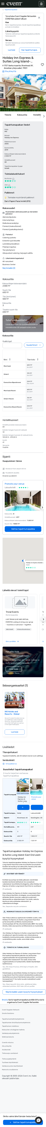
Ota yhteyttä (6, 1046)
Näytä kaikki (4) (9, 268)
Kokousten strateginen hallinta (13, 1030)
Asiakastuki (6, 1050)
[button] (23, 92)
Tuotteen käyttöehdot (10, 1062)
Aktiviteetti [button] (9, 629)
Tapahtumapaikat (11, 9)
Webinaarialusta (8, 1037)
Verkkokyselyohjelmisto (10, 1033)
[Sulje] (39, 17)
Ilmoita (5, 1000)
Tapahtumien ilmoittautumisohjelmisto (16, 1022)
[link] (20, 602)
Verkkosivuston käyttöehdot (12, 1066)
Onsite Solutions (8, 1013)
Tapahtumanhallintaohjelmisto (13, 1019)
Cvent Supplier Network (10, 1010)
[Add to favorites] (42, 64)
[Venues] (41, 4)
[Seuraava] (43, 115)
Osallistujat (7, 341)
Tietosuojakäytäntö (9, 1059)
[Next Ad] (42, 507)
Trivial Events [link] (12, 612)
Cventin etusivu (8, 1042)
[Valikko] (3, 4)
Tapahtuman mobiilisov (10, 1026)
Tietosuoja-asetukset (10, 1053)
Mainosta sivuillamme (10, 1069)
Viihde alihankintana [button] (23, 629)
